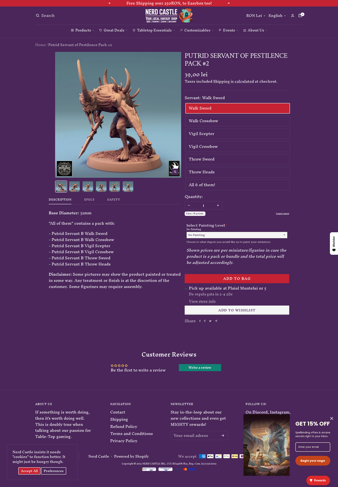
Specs (89, 200)
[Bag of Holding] (300, 15)
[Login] (292, 15)
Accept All (29, 471)
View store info (202, 301)
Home (40, 45)
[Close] (331, 418)
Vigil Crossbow (203, 146)
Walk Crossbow (203, 120)
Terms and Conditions (131, 434)
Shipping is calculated (233, 81)
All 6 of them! (202, 184)
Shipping (119, 419)
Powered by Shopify (131, 456)
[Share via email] (216, 321)
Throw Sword (201, 159)
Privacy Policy (123, 441)
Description (60, 200)
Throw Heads (202, 172)
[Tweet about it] (210, 321)
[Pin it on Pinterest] (205, 321)
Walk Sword (200, 108)
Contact (117, 412)
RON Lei (254, 16)
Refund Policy (123, 427)
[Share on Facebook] (200, 321)
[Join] (222, 435)
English (275, 16)
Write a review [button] (200, 367)
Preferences (54, 471)
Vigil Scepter (201, 133)
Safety (113, 200)
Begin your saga (313, 461)
